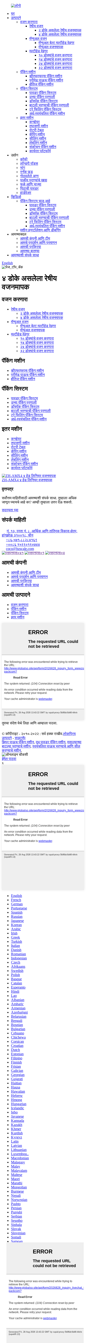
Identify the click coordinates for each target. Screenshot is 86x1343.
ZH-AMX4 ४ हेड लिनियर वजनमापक (27, 480)
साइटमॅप (20, 738)
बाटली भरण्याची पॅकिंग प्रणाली (49, 105)
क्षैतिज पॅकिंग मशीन (41, 84)
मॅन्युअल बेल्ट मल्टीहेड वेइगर (56, 43)
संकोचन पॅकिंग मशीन (42, 147)
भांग (22, 168)
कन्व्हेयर (34, 122)
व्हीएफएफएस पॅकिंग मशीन (45, 76)
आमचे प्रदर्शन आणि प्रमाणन (38, 243)
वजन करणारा (29, 22)
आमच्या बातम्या (29, 251)
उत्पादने (16, 18)
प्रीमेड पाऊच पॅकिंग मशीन (46, 80)
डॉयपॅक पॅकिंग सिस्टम (43, 101)
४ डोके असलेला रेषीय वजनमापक (60, 34)
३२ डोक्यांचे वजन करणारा (55, 68)
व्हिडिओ (16, 197)
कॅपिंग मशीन (37, 134)
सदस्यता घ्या (10, 510)
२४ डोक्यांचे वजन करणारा (55, 63)
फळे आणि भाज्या (30, 184)
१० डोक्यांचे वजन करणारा (55, 55)
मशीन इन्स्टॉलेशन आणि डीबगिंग (40, 230)
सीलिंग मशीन (37, 138)
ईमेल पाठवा (9, 759)
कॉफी (24, 159)
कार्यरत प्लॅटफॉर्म (40, 151)
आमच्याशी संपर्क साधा (25, 255)
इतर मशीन (26, 118)
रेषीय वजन (36, 26)
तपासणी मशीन (38, 126)
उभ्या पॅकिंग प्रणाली (42, 97)
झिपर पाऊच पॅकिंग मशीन (18, 742)
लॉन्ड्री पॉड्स (29, 163)
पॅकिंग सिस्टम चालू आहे (35, 201)
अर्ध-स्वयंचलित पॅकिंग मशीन (47, 113)
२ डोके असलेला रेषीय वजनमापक (60, 30)
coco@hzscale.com (20, 549)
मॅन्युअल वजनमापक (51, 47)
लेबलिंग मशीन (38, 143)
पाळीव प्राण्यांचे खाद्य (33, 180)
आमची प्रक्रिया (30, 247)
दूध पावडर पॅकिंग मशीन (50, 742)
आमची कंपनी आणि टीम (35, 238)
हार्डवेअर (25, 193)
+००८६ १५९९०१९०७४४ (23, 544)
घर (13, 14)
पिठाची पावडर (29, 188)
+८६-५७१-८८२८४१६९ (21, 540)
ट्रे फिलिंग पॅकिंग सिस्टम (45, 109)
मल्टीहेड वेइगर (38, 51)
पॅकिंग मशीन (28, 72)
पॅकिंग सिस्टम (29, 88)
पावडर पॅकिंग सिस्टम (42, 93)
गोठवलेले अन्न (29, 176)
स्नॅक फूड (26, 172)
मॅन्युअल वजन (38, 38)
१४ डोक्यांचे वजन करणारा (55, 59)
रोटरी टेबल (36, 130)
